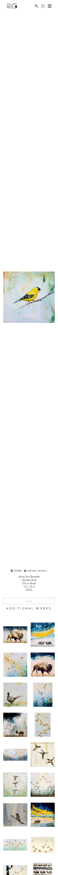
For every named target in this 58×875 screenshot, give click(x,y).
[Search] (36, 6)
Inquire (29, 601)
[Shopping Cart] (42, 6)
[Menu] (50, 6)
